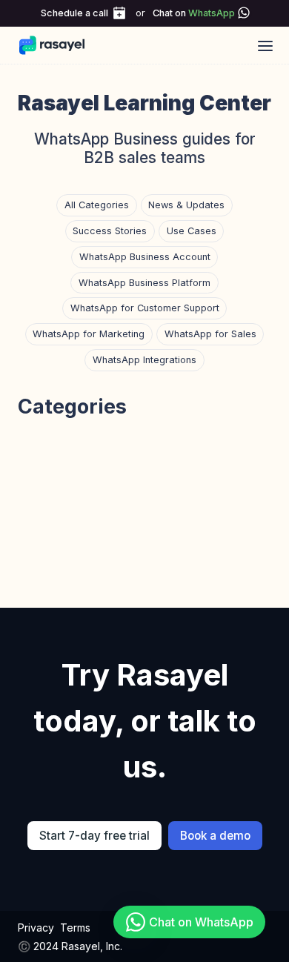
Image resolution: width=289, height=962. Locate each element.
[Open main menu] (265, 45)
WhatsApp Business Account (144, 256)
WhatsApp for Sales (210, 333)
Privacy (36, 927)
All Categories (96, 204)
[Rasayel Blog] (59, 45)
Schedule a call (74, 13)
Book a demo (215, 836)
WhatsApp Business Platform (144, 282)
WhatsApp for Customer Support (144, 308)
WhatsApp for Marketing (88, 333)
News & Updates (186, 204)
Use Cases (191, 230)
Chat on (194, 13)
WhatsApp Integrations (144, 359)
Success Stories (110, 230)
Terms (75, 927)
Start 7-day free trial (94, 836)
